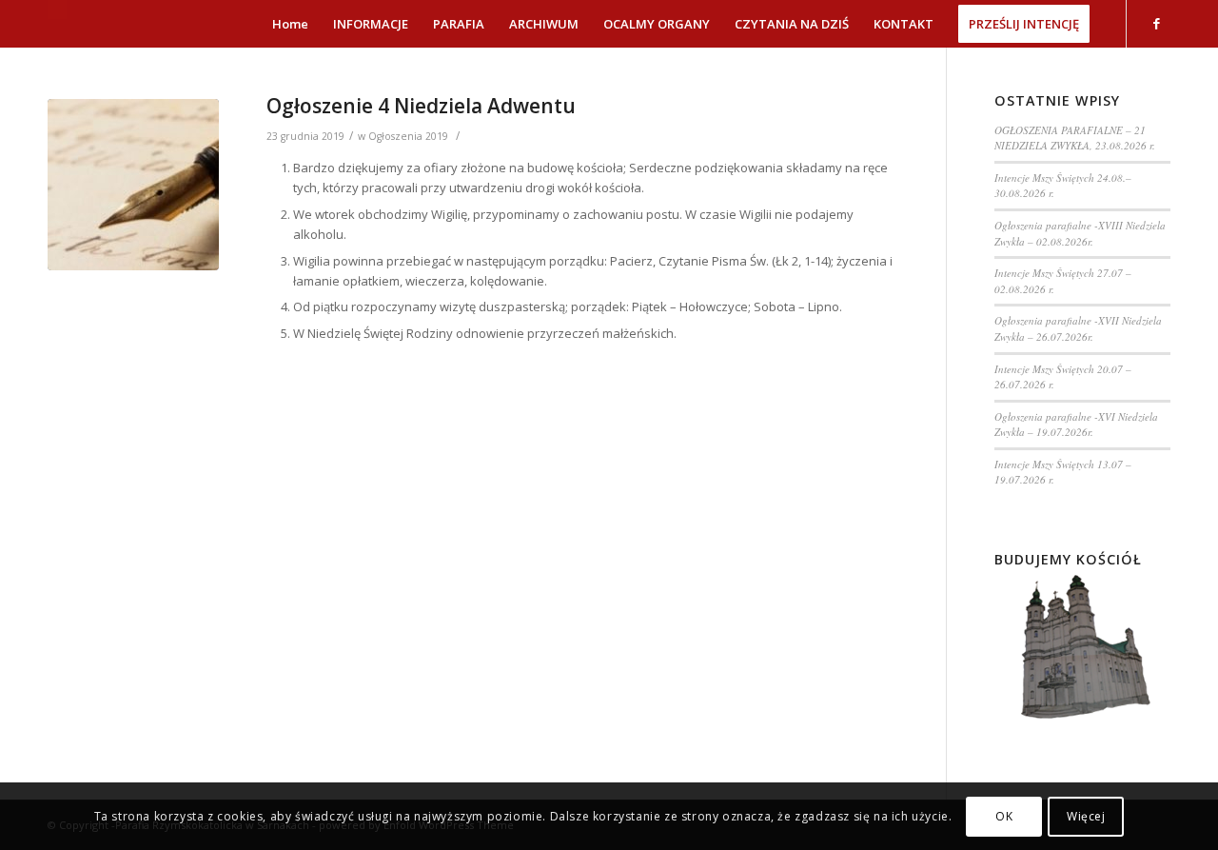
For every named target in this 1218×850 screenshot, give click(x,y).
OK (1003, 816)
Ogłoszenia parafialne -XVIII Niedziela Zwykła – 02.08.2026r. (1080, 233)
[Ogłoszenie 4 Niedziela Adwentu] (133, 184)
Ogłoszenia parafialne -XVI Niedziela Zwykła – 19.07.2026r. (1076, 424)
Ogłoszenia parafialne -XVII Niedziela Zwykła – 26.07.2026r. (1078, 328)
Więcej (1086, 816)
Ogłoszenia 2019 (408, 136)
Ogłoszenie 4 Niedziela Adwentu (421, 105)
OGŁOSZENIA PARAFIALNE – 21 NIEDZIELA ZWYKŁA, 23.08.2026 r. (1074, 138)
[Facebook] (1156, 23)
